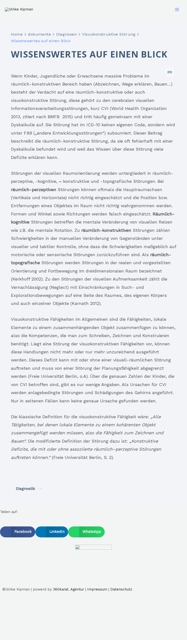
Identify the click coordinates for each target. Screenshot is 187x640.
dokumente (39, 34)
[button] (17, 531)
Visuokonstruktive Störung (108, 34)
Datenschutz (121, 589)
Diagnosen (66, 34)
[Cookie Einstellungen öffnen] (36, 636)
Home (17, 34)
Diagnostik (25, 488)
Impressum (97, 589)
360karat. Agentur (68, 589)
